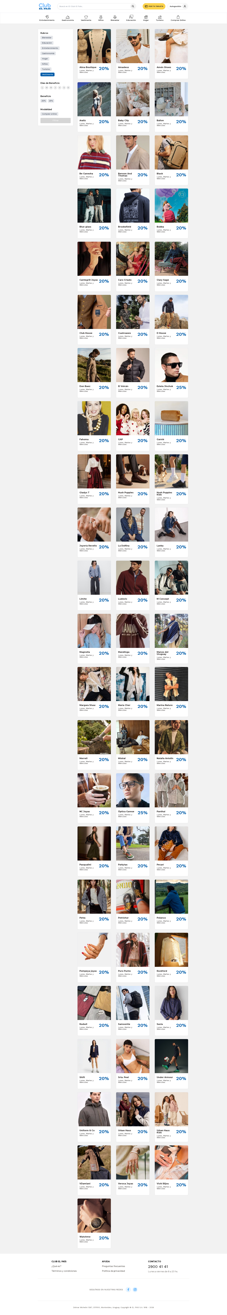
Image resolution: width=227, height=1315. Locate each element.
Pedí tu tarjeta (156, 6)
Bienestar (115, 20)
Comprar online (49, 114)
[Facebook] (128, 1289)
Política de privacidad (113, 1271)
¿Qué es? (56, 1266)
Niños (101, 20)
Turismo (160, 20)
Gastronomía (68, 20)
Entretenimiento (47, 20)
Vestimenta (86, 20)
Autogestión (175, 6)
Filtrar (56, 120)
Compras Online (178, 20)
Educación (131, 20)
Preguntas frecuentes (113, 1266)
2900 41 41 (158, 1266)
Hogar (146, 20)
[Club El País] (45, 6)
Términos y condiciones (64, 1271)
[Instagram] (135, 1289)
